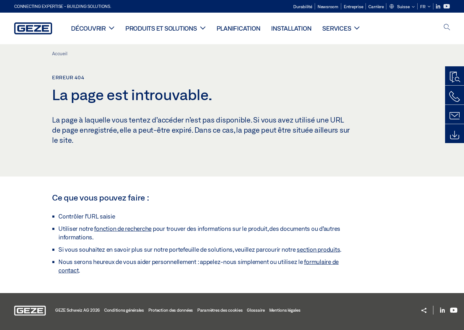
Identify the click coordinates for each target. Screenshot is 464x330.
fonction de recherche (123, 228)
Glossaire (256, 310)
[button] (402, 6)
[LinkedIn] (438, 6)
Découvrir (88, 28)
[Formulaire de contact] (454, 116)
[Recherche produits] (454, 77)
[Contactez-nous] (454, 97)
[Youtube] (446, 6)
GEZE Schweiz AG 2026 (77, 310)
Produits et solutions (161, 28)
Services (336, 28)
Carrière (376, 6)
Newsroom (328, 6)
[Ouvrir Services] (357, 28)
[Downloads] (454, 135)
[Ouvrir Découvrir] (111, 28)
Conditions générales (124, 310)
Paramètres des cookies (220, 310)
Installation (291, 28)
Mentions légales (284, 310)
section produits (318, 249)
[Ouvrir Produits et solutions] (202, 28)
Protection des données (170, 310)
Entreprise (353, 6)
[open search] (447, 27)
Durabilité (302, 6)
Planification (238, 28)
